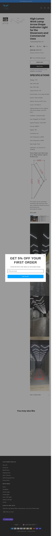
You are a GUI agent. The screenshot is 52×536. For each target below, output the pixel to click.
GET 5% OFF (25, 276)
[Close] (44, 255)
